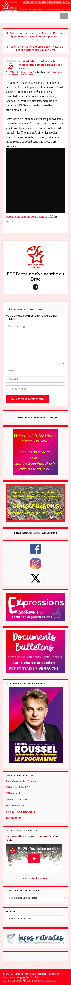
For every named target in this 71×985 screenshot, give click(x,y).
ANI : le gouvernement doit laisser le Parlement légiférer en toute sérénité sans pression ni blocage (37, 36)
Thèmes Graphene (43, 980)
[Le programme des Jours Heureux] (35, 725)
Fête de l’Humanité (17, 799)
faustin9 (10, 221)
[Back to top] (62, 962)
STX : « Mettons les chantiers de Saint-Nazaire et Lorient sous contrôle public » (36, 48)
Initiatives (23, 75)
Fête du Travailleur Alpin (20, 811)
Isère (30, 75)
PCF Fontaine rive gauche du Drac (23, 72)
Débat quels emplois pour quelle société (29, 216)
